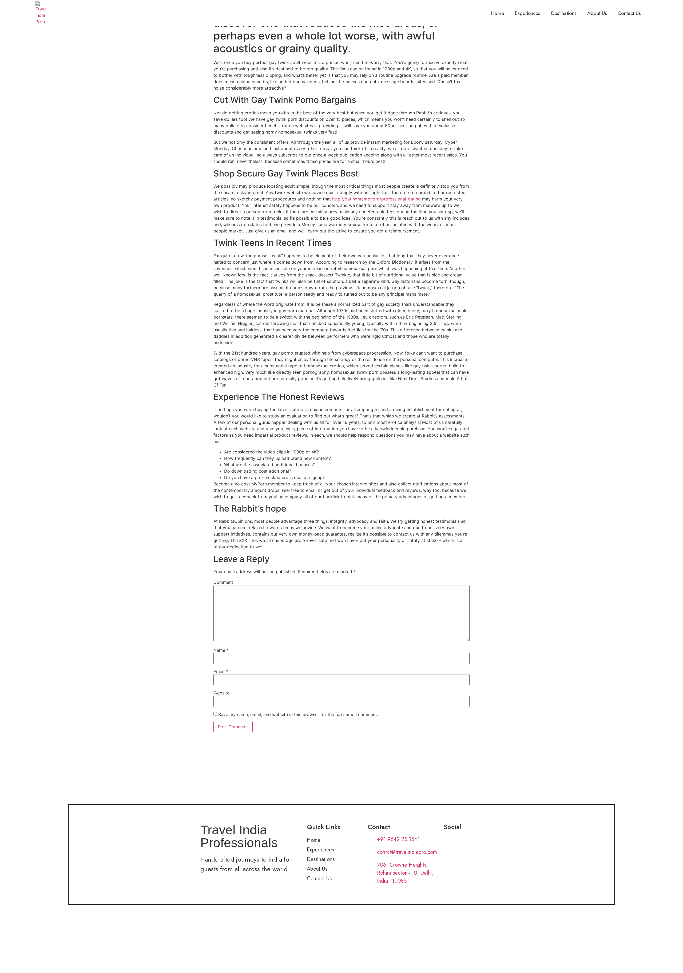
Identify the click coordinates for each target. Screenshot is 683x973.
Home (497, 13)
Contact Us (629, 13)
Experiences (527, 13)
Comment (223, 582)
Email (220, 671)
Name (221, 650)
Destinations (564, 13)
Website (221, 693)
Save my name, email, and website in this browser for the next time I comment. (298, 714)
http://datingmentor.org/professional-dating (376, 199)
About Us (597, 13)
